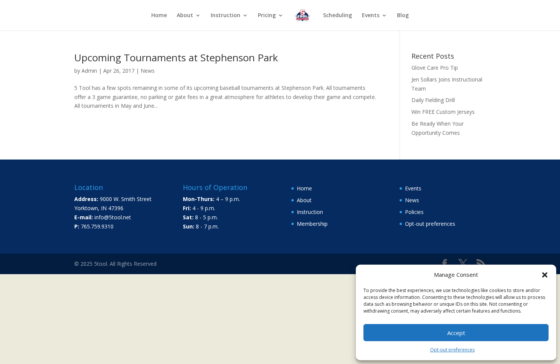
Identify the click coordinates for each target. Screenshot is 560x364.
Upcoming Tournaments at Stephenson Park (176, 57)
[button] (545, 275)
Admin (89, 70)
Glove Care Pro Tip (434, 67)
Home (159, 16)
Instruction (225, 16)
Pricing (267, 16)
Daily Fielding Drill (433, 100)
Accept (456, 333)
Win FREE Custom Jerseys (443, 111)
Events (413, 188)
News (148, 70)
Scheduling (337, 16)
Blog (403, 16)
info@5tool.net (112, 217)
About (185, 16)
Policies (414, 212)
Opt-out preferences (452, 349)
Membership (312, 223)
